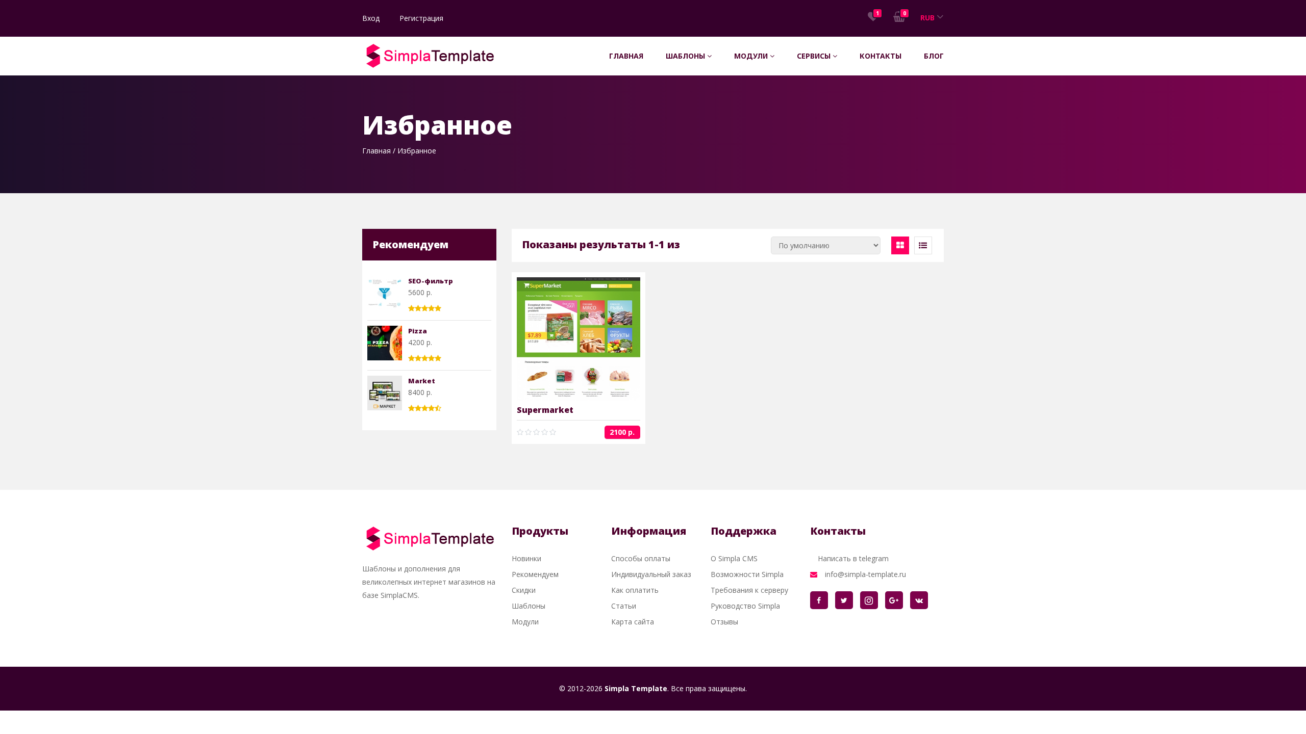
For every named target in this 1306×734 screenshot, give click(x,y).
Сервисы (815, 56)
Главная (626, 56)
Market (421, 380)
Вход (371, 18)
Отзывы (724, 621)
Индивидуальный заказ (651, 574)
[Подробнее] (562, 339)
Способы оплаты (640, 558)
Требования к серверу (749, 590)
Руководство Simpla (745, 606)
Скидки (524, 590)
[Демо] (594, 339)
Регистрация (421, 18)
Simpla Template (636, 688)
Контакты (880, 56)
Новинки (526, 558)
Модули (752, 56)
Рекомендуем (535, 574)
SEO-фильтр (430, 280)
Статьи (623, 606)
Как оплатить (635, 590)
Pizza (417, 330)
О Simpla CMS (734, 558)
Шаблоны (686, 56)
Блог (934, 56)
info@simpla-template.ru (865, 574)
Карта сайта (632, 621)
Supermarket (545, 409)
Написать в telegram (853, 558)
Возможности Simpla (747, 574)
